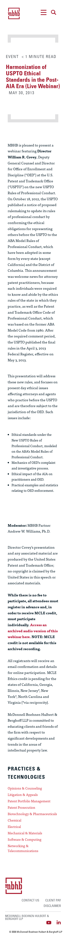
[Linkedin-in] (58, 922)
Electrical (14, 826)
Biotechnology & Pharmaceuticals (32, 813)
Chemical (14, 820)
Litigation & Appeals (23, 794)
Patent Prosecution (21, 807)
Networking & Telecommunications (23, 848)
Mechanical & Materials (25, 833)
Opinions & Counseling (25, 788)
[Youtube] (48, 922)
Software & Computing (24, 839)
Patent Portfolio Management (29, 801)
